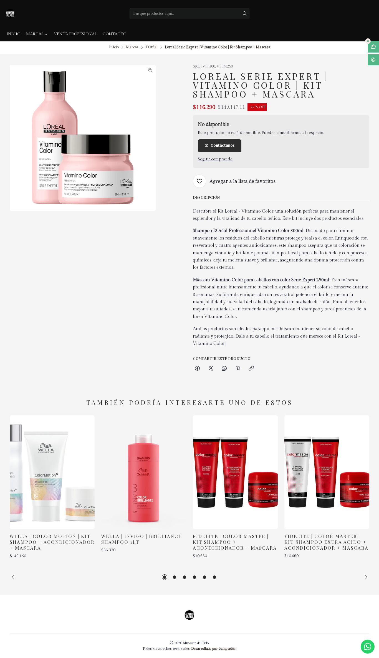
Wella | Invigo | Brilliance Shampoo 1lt (141, 539)
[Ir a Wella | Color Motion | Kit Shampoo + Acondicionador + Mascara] (52, 472)
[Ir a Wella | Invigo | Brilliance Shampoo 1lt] (143, 472)
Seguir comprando (215, 159)
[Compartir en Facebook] (197, 369)
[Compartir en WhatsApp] (224, 369)
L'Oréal (152, 47)
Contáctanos (223, 145)
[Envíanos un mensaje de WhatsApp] (368, 647)
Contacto (114, 34)
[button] (164, 577)
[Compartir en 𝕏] (211, 369)
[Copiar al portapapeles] (251, 369)
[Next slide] (365, 577)
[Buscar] (244, 13)
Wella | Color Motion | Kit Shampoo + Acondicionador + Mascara (52, 542)
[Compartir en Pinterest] (237, 369)
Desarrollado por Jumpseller (213, 649)
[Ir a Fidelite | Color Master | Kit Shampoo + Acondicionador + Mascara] (235, 472)
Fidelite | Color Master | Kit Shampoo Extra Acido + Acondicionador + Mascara (326, 542)
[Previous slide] (14, 577)
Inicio (13, 34)
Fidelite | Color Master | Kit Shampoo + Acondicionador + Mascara (235, 542)
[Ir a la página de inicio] (10, 14)
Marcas (35, 34)
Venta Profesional (75, 34)
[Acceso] (373, 60)
